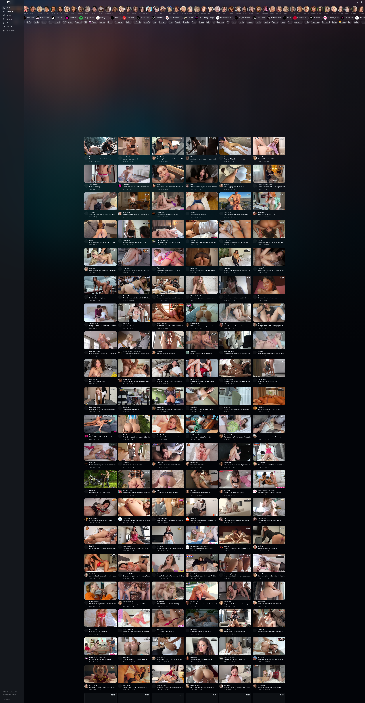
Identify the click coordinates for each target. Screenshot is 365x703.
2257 (10, 696)
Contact (5, 693)
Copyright (6, 691)
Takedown (13, 691)
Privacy (5, 696)
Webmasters (7, 694)
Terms (14, 694)
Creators (12, 693)
